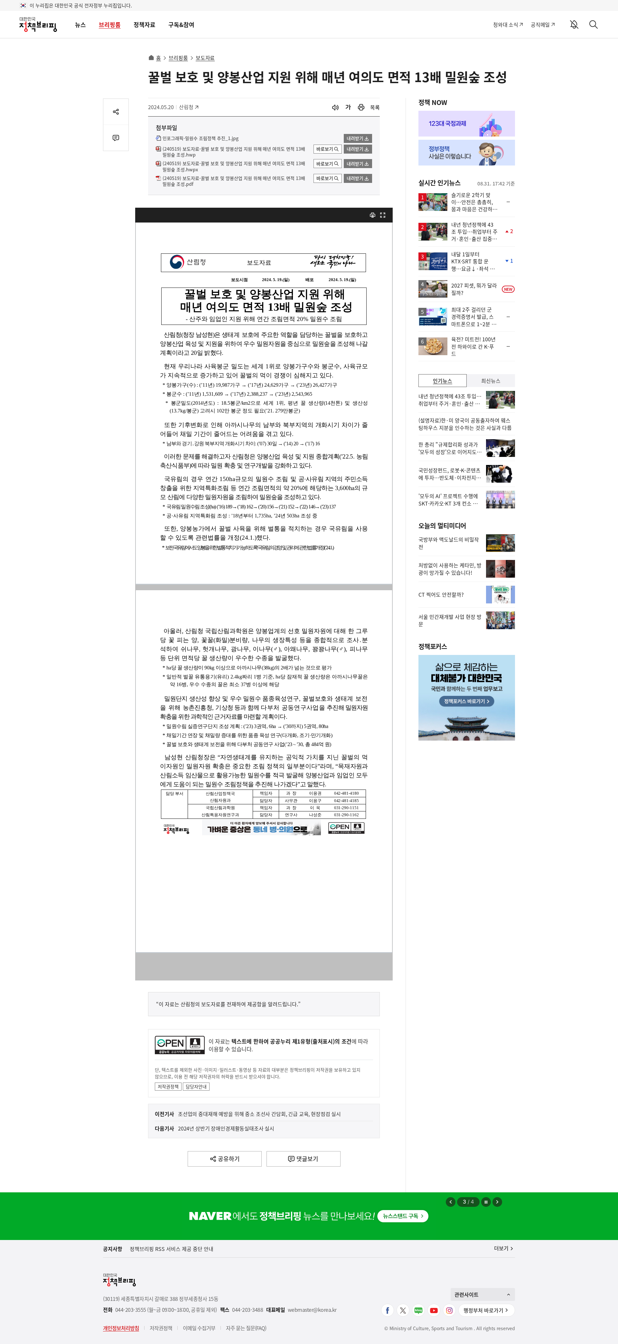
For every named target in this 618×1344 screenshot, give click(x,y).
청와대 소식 (505, 24)
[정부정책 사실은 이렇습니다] (466, 153)
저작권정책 (168, 1086)
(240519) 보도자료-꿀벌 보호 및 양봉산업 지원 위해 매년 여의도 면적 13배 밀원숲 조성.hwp (234, 152)
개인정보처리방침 (121, 1328)
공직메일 (540, 24)
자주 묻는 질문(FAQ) (246, 1328)
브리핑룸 (110, 24)
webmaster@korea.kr (312, 1309)
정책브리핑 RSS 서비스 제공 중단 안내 (171, 1248)
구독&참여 (181, 24)
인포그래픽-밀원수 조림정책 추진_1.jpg (201, 138)
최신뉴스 (491, 380)
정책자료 (144, 24)
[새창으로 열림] (361, 107)
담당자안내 (196, 1086)
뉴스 (80, 24)
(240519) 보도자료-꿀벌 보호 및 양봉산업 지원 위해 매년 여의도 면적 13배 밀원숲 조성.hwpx (234, 166)
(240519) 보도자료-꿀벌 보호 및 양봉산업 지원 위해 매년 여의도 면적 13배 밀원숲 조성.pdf (234, 181)
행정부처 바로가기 (483, 1310)
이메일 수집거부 (199, 1328)
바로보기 (324, 149)
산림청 (189, 107)
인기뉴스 (442, 380)
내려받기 (355, 138)
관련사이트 (466, 1294)
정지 (486, 1202)
